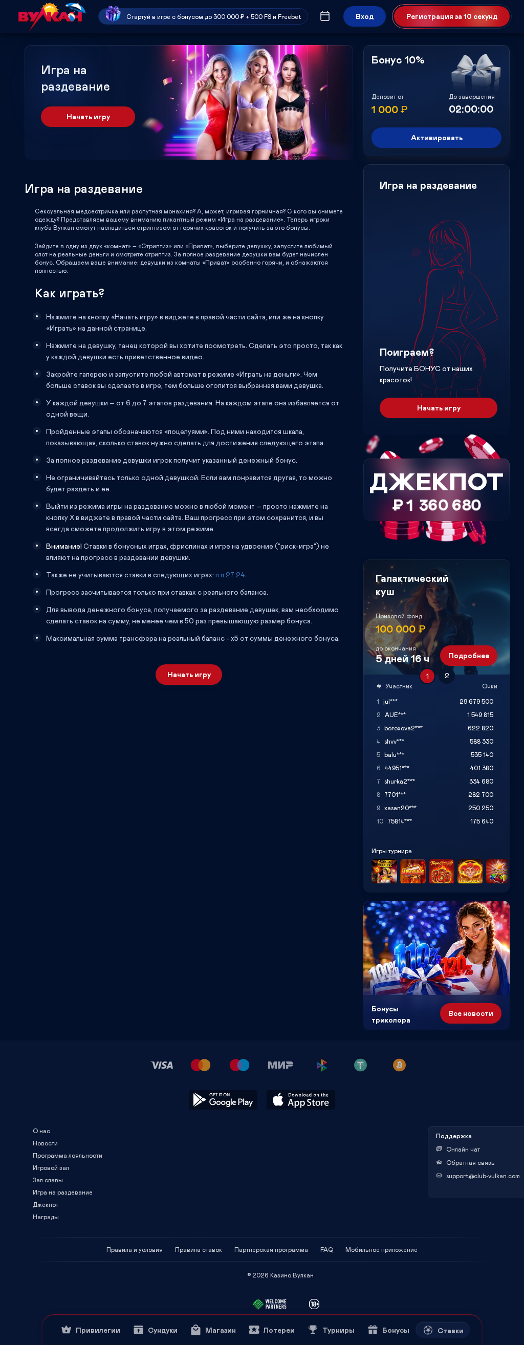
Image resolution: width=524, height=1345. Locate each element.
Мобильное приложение (381, 1249)
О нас (41, 1130)
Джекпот (45, 1204)
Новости (45, 1143)
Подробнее (468, 655)
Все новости (470, 1013)
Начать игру (88, 116)
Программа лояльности (67, 1155)
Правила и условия (134, 1249)
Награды (46, 1216)
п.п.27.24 (230, 574)
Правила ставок (198, 1249)
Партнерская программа (271, 1249)
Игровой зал (51, 1167)
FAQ (326, 1249)
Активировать (437, 137)
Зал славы (48, 1180)
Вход (365, 16)
